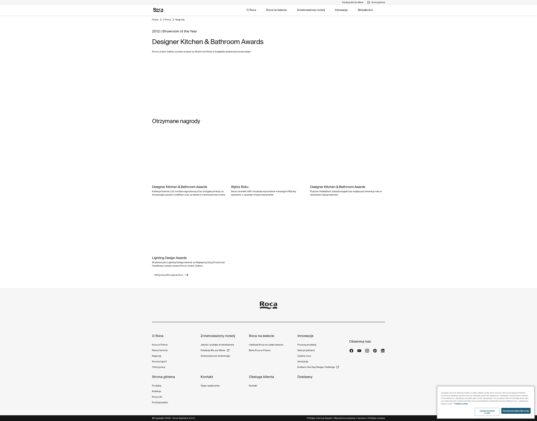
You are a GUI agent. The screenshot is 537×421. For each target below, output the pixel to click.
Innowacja (302, 361)
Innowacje (341, 9)
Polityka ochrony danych (319, 418)
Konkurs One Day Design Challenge (316, 367)
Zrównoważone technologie (215, 356)
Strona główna (163, 377)
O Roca (251, 9)
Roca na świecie (276, 9)
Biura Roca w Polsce (260, 350)
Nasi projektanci (306, 350)
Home (155, 19)
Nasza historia (160, 350)
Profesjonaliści (160, 402)
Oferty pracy (158, 367)
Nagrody (179, 19)
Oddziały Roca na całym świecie (266, 344)
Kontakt (207, 377)
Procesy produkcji (306, 344)
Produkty (156, 385)
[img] (189, 155)
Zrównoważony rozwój (311, 9)
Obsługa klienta (261, 377)
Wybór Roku (239, 187)
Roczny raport (159, 361)
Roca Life (157, 397)
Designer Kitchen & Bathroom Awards (179, 187)
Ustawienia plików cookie (487, 412)
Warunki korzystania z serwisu (350, 418)
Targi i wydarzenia (210, 385)
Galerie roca (304, 356)
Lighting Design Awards (169, 258)
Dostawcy (304, 377)
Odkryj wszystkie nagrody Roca (168, 275)
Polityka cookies (376, 418)
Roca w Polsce (160, 344)
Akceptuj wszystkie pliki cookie (516, 411)
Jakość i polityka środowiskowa (217, 344)
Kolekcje (156, 391)
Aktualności (365, 9)
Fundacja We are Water (213, 350)
